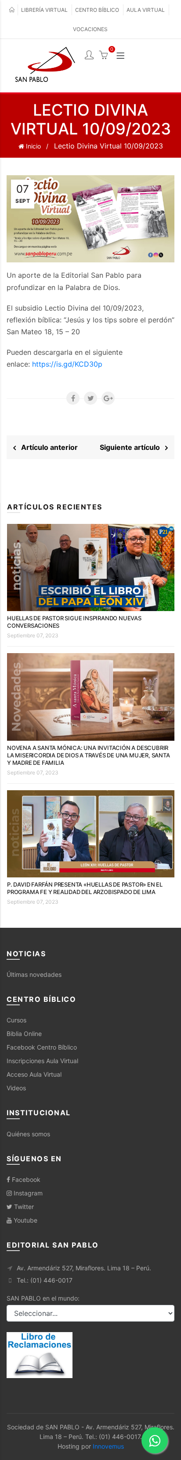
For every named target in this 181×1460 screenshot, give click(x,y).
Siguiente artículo (132, 447)
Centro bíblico (97, 10)
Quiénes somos (28, 1134)
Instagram (27, 1193)
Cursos (16, 1020)
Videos (16, 1088)
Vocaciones (90, 29)
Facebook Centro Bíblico (42, 1047)
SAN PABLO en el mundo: (43, 1298)
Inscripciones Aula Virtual (42, 1060)
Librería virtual (44, 10)
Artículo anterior (47, 447)
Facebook (25, 1179)
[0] (103, 56)
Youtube (24, 1220)
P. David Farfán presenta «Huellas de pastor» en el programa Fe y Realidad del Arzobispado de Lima (85, 888)
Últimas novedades (34, 974)
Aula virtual (146, 10)
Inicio (32, 146)
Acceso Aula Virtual (34, 1074)
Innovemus (108, 1446)
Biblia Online (24, 1033)
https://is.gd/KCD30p (67, 364)
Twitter (23, 1206)
